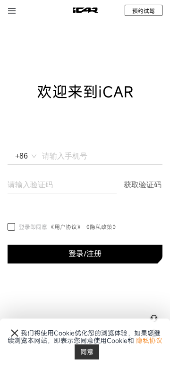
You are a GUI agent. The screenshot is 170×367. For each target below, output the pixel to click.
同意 (87, 351)
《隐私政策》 (101, 227)
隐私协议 (149, 340)
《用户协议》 (66, 227)
